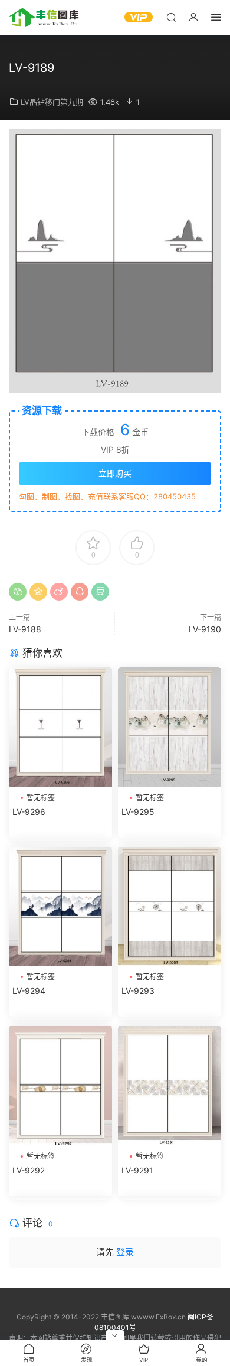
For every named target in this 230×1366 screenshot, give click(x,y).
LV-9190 (205, 629)
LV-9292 (28, 1170)
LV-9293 (138, 991)
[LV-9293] (169, 906)
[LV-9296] (60, 727)
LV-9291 (137, 1170)
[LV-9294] (60, 906)
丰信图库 (44, 17)
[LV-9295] (169, 727)
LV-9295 (138, 812)
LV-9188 (25, 629)
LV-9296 (28, 812)
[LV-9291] (169, 1085)
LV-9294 (28, 991)
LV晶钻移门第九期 (52, 102)
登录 (125, 1252)
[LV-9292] (60, 1085)
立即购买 (115, 473)
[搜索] (171, 16)
